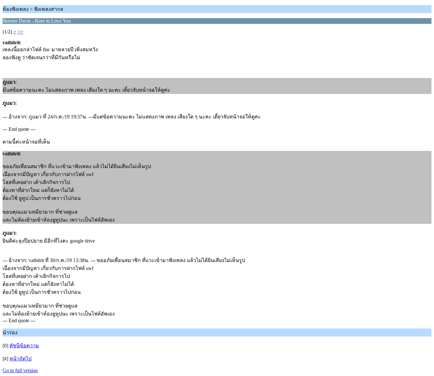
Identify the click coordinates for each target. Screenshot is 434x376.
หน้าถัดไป (20, 358)
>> (20, 31)
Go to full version (20, 370)
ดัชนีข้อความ (24, 345)
